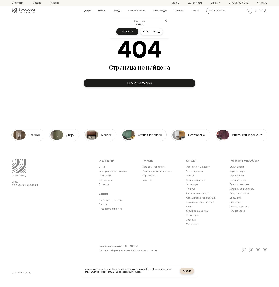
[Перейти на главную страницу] (23, 10)
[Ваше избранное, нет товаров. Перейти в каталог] (261, 10)
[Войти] (265, 10)
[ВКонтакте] (244, 250)
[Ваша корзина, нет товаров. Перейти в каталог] (256, 10)
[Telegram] (251, 250)
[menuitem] (87, 11)
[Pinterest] (265, 250)
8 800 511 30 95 (130, 246)
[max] (258, 250)
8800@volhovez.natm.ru (144, 250)
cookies (104, 269)
